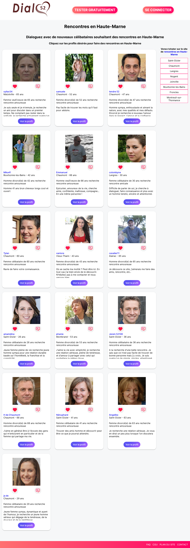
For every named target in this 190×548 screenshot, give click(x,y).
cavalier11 (114, 253)
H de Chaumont (11, 414)
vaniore (60, 253)
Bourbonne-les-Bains (174, 87)
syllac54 (7, 91)
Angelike (113, 414)
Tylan (6, 253)
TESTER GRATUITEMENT (95, 10)
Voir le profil (26, 121)
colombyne (115, 172)
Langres (174, 71)
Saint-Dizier (174, 60)
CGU (155, 544)
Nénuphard (62, 414)
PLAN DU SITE (167, 544)
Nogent (174, 76)
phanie (59, 334)
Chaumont (174, 65)
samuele (60, 91)
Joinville (174, 81)
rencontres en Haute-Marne (176, 53)
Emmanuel (61, 172)
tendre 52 (114, 91)
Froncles (174, 92)
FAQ (148, 544)
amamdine (8, 334)
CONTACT (182, 544)
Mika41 (7, 172)
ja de (5, 495)
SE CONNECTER (158, 10)
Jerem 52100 (116, 334)
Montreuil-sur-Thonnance (174, 99)
